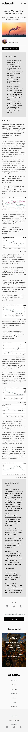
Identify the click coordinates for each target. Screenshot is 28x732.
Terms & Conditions (14, 720)
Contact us (14, 706)
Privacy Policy (14, 715)
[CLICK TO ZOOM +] (14, 210)
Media (14, 702)
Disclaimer (14, 724)
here (14, 271)
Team (14, 697)
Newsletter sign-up (11, 48)
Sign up (14, 619)
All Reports (14, 680)
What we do (14, 693)
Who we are (14, 689)
